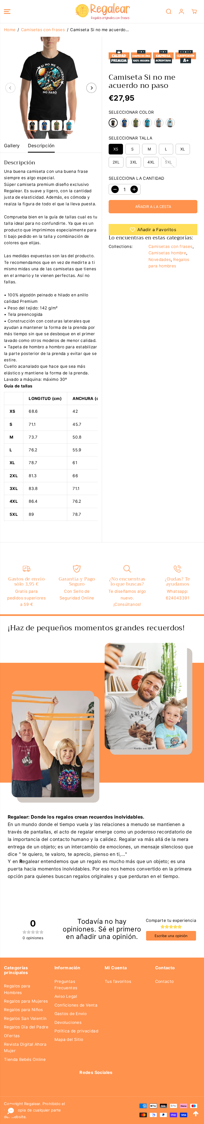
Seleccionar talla (130, 138)
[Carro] (194, 11)
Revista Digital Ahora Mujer (25, 1047)
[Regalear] (100, 11)
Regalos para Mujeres (26, 1001)
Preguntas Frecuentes (66, 984)
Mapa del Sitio (68, 1039)
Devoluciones (68, 1022)
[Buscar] (169, 11)
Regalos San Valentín (25, 1018)
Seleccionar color (131, 112)
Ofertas (12, 1035)
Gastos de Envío (70, 1013)
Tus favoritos (118, 981)
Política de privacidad (76, 1030)
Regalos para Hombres (17, 989)
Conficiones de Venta (76, 1005)
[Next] (91, 88)
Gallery (12, 145)
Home (10, 29)
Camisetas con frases (43, 29)
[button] (7, 11)
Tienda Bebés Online (25, 1059)
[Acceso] (181, 11)
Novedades (159, 259)
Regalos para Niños (23, 1009)
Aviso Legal (65, 996)
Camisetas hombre (167, 252)
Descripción (41, 145)
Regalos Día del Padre (26, 1026)
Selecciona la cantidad (136, 178)
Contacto (164, 981)
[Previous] (10, 88)
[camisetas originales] (51, 88)
